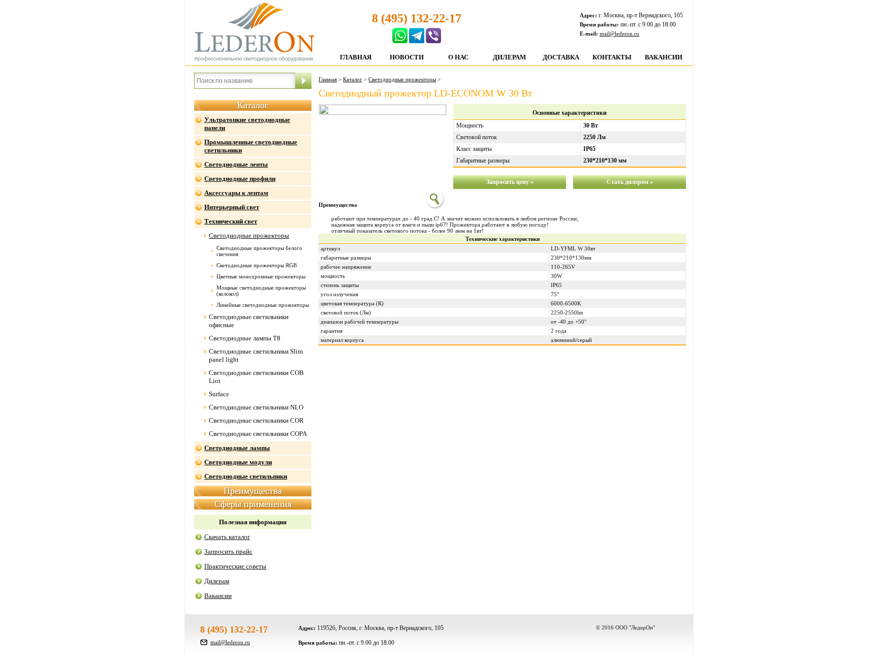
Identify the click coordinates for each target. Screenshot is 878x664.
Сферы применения (253, 504)
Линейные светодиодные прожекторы (262, 305)
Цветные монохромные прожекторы (260, 276)
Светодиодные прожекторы (249, 235)
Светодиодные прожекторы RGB (256, 265)
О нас (458, 57)
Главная (355, 57)
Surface (219, 394)
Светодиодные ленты (236, 164)
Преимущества (253, 491)
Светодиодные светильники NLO (256, 407)
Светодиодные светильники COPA (258, 433)
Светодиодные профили (239, 178)
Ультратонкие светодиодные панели (247, 124)
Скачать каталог (227, 537)
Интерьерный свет (231, 207)
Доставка (561, 57)
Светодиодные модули (238, 462)
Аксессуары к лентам (236, 193)
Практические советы (235, 566)
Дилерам (509, 57)
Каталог (252, 105)
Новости (407, 57)
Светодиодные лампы (237, 448)
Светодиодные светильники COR (256, 420)
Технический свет (230, 221)
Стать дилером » (630, 181)
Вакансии (663, 57)
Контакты (612, 57)
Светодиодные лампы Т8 (244, 338)
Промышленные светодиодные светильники (250, 146)
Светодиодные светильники (245, 476)
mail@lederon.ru (619, 33)
